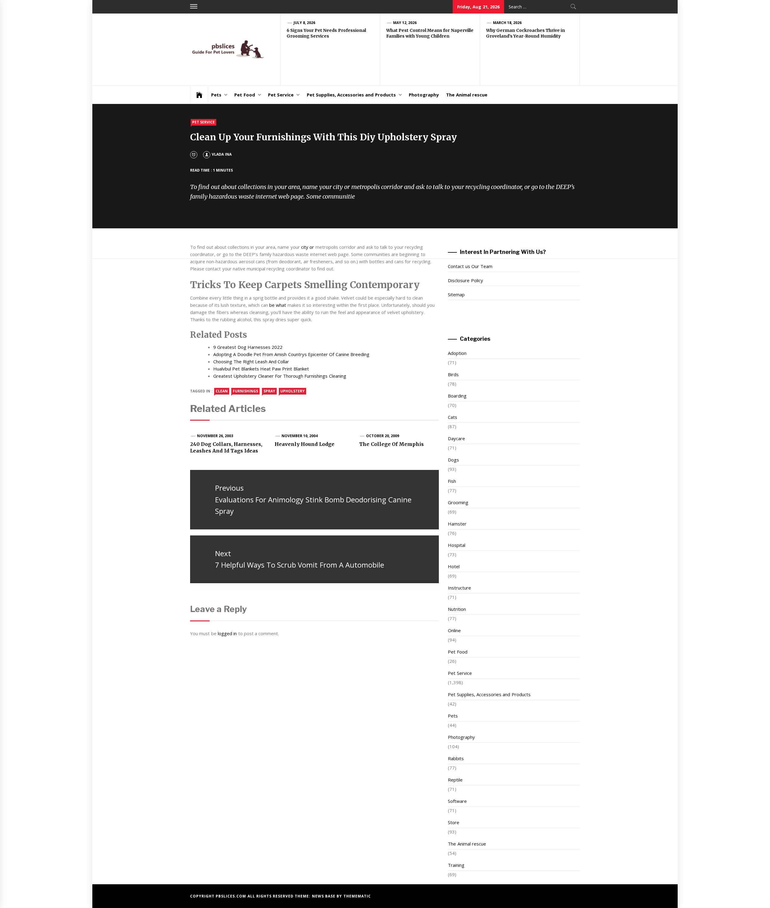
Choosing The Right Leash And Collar (251, 361)
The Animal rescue (466, 95)
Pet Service (281, 95)
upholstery (292, 391)
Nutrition (457, 609)
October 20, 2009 (382, 435)
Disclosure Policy (465, 280)
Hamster (457, 524)
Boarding (457, 396)
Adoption (457, 353)
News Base (324, 896)
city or (307, 247)
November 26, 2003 (215, 435)
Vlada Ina (221, 154)
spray (269, 391)
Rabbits (456, 758)
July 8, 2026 (305, 22)
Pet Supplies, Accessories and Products (351, 95)
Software (457, 801)
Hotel (454, 566)
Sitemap (456, 294)
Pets (216, 95)
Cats (452, 417)
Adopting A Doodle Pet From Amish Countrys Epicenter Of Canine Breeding (291, 354)
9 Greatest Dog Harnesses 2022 (247, 347)
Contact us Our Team (470, 266)
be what (277, 305)
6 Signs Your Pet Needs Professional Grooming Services (326, 33)
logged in (227, 633)
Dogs (453, 460)
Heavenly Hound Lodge (304, 444)
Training (456, 865)
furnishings (245, 391)
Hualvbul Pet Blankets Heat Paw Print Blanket (261, 369)
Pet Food (244, 95)
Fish (452, 481)
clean (222, 391)
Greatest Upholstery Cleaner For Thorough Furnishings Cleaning (279, 376)
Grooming (458, 502)
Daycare (456, 438)
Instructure (459, 588)
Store (453, 822)
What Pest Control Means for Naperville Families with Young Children (429, 33)
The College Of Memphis (391, 444)
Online (454, 630)
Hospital (456, 545)
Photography (424, 95)
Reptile (455, 780)
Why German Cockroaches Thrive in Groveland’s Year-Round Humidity (525, 33)
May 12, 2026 (405, 22)
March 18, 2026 (507, 22)
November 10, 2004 (300, 435)
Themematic (357, 896)
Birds (453, 374)
